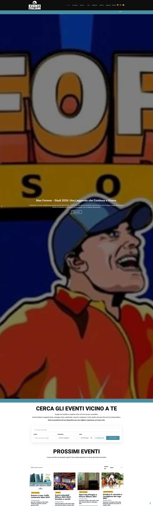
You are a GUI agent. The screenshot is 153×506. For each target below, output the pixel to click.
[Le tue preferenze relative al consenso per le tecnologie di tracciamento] (150, 503)
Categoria (60, 434)
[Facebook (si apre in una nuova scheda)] (117, 5)
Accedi (114, 5)
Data (80, 434)
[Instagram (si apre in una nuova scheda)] (120, 5)
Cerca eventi (113, 438)
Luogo (35, 434)
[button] (2, 206)
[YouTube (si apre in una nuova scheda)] (123, 5)
